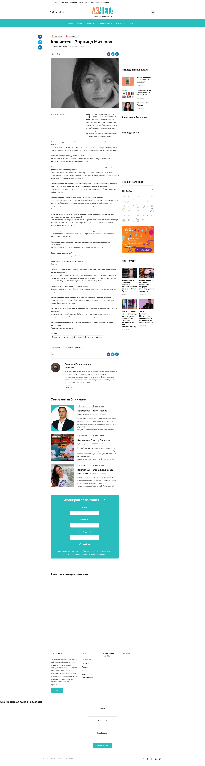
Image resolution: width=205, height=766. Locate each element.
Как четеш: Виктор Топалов (93, 440)
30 (129, 201)
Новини (90, 23)
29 (124, 201)
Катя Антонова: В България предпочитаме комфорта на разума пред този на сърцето (146, 285)
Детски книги (84, 2)
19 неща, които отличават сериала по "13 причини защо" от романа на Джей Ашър (129, 285)
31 (133, 201)
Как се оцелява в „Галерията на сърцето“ (144, 80)
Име (84, 507)
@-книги (119, 23)
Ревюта (80, 23)
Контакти (64, 2)
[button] (85, 83)
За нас (57, 690)
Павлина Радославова (60, 46)
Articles (69, 387)
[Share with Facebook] (108, 54)
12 (124, 211)
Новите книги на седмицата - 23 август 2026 (144, 92)
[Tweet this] (113, 54)
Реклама (73, 2)
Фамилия (84, 520)
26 (124, 220)
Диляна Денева (84, 414)
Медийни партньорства (100, 2)
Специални (105, 23)
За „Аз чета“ (54, 2)
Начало (70, 23)
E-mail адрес (85, 532)
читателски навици (72, 348)
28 (133, 220)
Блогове (132, 23)
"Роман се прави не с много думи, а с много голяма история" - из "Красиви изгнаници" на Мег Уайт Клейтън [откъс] (129, 319)
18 (152, 211)
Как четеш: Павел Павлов (92, 410)
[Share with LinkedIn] (117, 54)
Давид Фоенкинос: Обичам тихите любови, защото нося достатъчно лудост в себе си (146, 317)
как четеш (56, 348)
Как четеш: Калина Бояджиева (95, 469)
